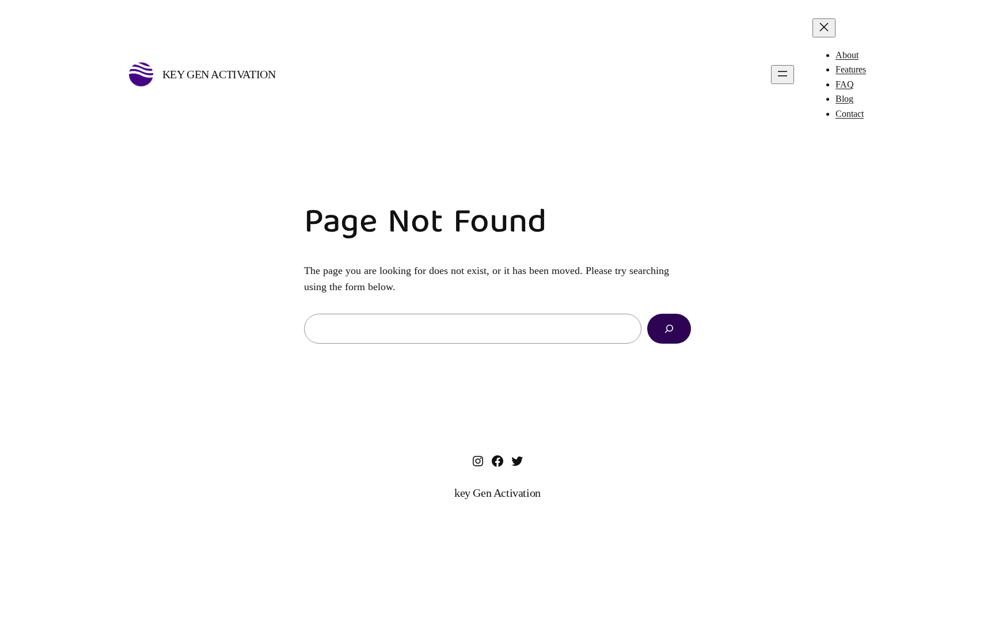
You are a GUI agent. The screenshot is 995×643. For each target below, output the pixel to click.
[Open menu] (782, 74)
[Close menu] (824, 27)
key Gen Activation (219, 74)
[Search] (669, 329)
